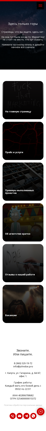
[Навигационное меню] (40, 5)
